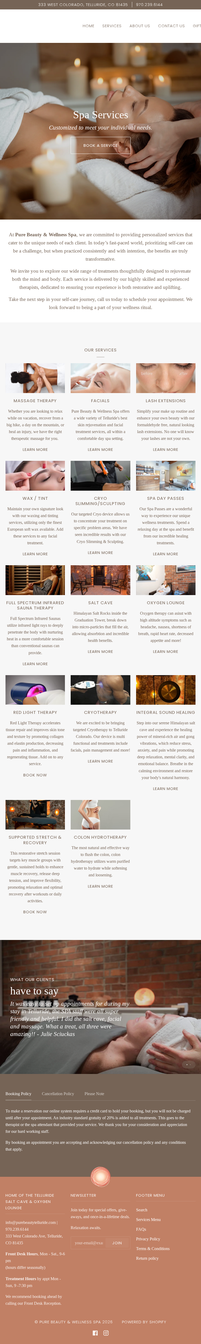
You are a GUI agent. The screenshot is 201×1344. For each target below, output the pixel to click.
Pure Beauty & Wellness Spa (70, 1322)
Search (141, 1209)
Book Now (35, 775)
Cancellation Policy (58, 1093)
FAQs (141, 1229)
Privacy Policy (148, 1238)
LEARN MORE (35, 449)
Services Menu (148, 1219)
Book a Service (100, 145)
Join (117, 1243)
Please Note (94, 1093)
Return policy (147, 1258)
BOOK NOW (35, 912)
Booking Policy (18, 1093)
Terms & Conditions (153, 1248)
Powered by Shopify (144, 1322)
